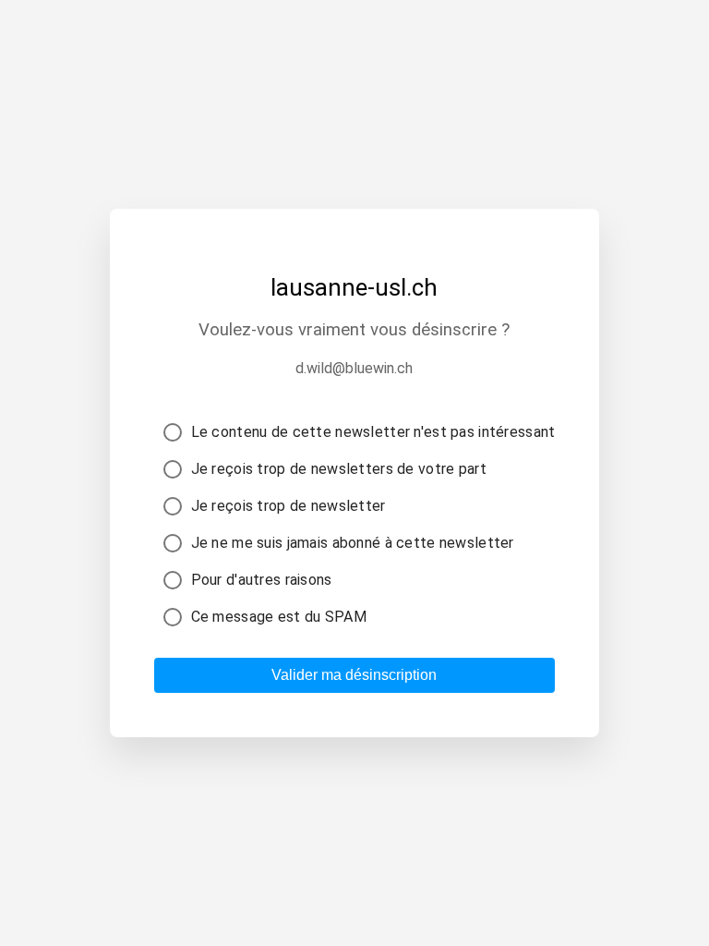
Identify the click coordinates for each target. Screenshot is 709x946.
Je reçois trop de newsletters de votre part (339, 469)
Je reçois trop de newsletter (288, 506)
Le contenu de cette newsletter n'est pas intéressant (373, 432)
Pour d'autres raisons (261, 579)
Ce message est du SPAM (279, 616)
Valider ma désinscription (354, 675)
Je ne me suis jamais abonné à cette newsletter (352, 543)
